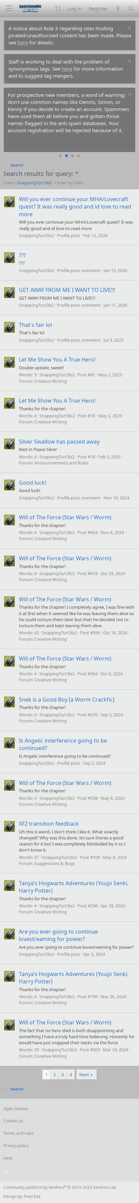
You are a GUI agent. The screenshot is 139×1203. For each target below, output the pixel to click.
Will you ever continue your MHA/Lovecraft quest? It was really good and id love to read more (75, 206)
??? (22, 255)
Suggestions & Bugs (54, 863)
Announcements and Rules (61, 463)
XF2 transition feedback (49, 823)
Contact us (13, 1121)
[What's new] (117, 8)
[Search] (131, 8)
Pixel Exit (32, 1196)
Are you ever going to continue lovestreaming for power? (58, 935)
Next (84, 1075)
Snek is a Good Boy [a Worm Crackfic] (66, 699)
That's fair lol (35, 325)
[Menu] (8, 8)
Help (7, 1158)
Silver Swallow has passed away (59, 441)
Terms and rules (18, 1133)
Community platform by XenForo (59, 1187)
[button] (58, 8)
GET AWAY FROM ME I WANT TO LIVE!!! (67, 290)
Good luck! (32, 482)
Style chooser (16, 1109)
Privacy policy (16, 1146)
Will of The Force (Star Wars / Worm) (65, 517)
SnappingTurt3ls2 (34, 183)
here (23, 42)
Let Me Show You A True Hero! (57, 359)
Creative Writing (50, 381)
